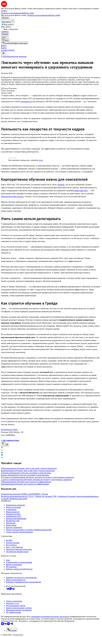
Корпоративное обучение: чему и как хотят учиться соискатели (28, 471)
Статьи (4, 56)
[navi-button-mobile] (3, 53)
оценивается (26, 101)
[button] (3, 46)
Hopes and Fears (81, 190)
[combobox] (11, 630)
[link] (5, 39)
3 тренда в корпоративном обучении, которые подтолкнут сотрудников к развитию (36, 479)
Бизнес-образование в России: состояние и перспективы (25, 475)
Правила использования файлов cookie (43, 15)
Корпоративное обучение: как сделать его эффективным (25, 484)
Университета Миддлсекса (12, 196)
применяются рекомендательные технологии (50, 616)
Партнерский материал (17, 56)
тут (41, 160)
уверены (60, 185)
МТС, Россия (42, 494)
